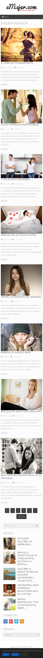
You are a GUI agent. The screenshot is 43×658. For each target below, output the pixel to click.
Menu (7, 17)
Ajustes (24, 654)
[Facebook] (5, 621)
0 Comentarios (20, 67)
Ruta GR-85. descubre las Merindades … (25, 541)
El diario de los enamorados (17, 63)
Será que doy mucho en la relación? (21, 411)
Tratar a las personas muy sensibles (21, 297)
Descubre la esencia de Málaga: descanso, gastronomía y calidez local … (27, 575)
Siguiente (21, 516)
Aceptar (6, 654)
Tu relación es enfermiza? (15, 179)
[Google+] (11, 621)
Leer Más (4, 84)
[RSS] (22, 621)
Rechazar (15, 654)
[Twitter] (16, 621)
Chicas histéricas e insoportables (20, 124)
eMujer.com (14, 646)
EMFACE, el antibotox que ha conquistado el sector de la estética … (27, 558)
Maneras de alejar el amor (16, 352)
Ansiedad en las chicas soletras (18, 235)
